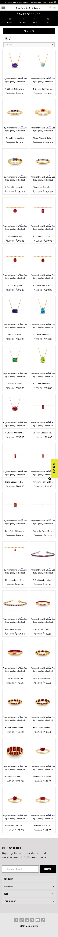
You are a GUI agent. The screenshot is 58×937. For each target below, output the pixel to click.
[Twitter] (32, 920)
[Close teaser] (49, 478)
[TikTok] (43, 920)
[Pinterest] (27, 920)
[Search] (50, 7)
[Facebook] (16, 920)
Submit (48, 869)
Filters (28, 31)
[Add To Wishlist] (15, 97)
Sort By (8, 45)
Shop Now (48, 2)
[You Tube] (38, 920)
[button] (54, 468)
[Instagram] (21, 920)
